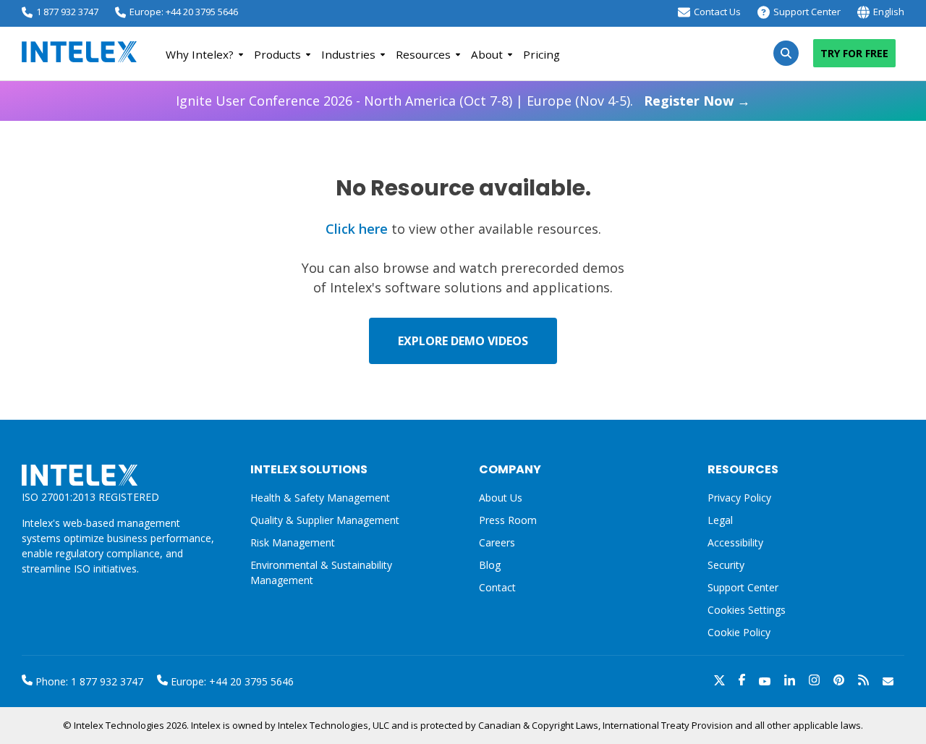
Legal (720, 520)
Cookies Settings (747, 610)
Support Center (807, 11)
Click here (357, 228)
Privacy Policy (739, 497)
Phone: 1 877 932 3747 (88, 681)
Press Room (508, 520)
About (487, 54)
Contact (497, 587)
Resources (423, 54)
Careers (497, 542)
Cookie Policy (739, 632)
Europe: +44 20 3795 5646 (183, 11)
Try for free (854, 53)
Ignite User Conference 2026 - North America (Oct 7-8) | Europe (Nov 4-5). (463, 100)
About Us (500, 497)
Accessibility (735, 542)
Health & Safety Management (320, 497)
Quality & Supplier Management (324, 520)
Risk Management (292, 542)
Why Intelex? (200, 54)
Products (277, 54)
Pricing (541, 54)
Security (726, 565)
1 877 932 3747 (67, 11)
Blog (490, 565)
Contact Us (717, 11)
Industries (348, 54)
